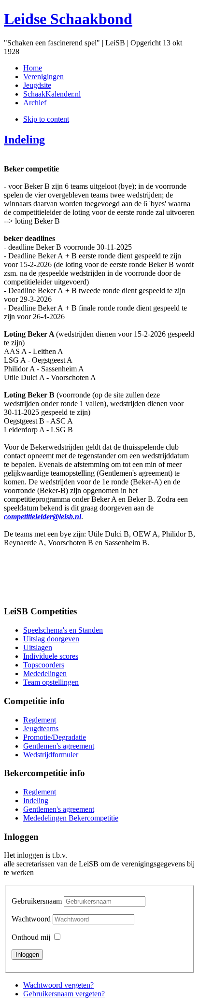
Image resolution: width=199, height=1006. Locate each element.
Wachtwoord (32, 919)
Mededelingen (45, 673)
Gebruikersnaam (37, 901)
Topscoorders (43, 665)
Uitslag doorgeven (51, 639)
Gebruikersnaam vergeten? (64, 994)
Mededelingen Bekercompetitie (70, 818)
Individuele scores (50, 656)
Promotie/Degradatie (54, 737)
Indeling (24, 139)
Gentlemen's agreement (58, 746)
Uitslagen (37, 647)
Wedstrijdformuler (50, 755)
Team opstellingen (51, 682)
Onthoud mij (31, 937)
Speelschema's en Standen (63, 630)
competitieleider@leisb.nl (42, 516)
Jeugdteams (40, 728)
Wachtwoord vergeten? (58, 985)
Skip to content (46, 119)
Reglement (39, 720)
